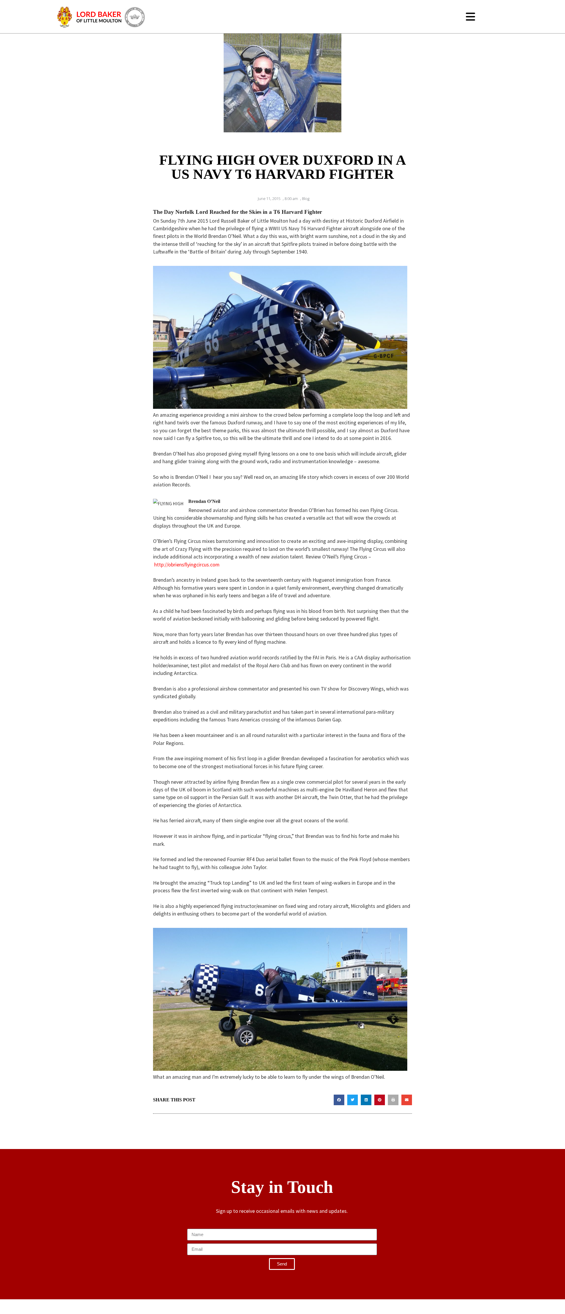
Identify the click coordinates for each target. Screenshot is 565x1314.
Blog (306, 198)
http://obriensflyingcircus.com (187, 564)
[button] (339, 1100)
